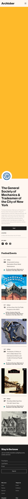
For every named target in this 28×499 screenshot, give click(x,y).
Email (14, 228)
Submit (14, 471)
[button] (25, 3)
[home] (7, 3)
